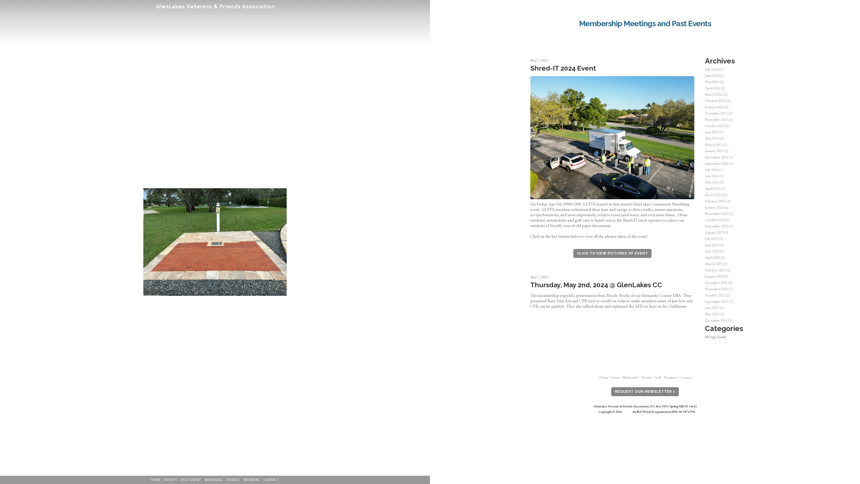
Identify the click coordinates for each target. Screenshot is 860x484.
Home (604, 377)
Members (671, 377)
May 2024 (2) (714, 182)
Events (615, 377)
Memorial (630, 377)
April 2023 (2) (715, 257)
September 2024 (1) (719, 163)
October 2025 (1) (717, 125)
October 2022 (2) (717, 295)
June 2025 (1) (714, 132)
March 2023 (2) (716, 263)
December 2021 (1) (718, 320)
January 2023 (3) (716, 276)
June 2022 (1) (714, 307)
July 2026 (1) (714, 69)
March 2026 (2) (716, 94)
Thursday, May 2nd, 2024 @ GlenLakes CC (596, 285)
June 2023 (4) (714, 245)
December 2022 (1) (718, 282)
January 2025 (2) (716, 151)
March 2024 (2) (716, 194)
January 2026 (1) (716, 107)
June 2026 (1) (714, 75)
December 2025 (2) (718, 113)
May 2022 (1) (714, 314)
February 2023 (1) (717, 270)
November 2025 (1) (719, 119)
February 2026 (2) (717, 100)
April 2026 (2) (715, 88)
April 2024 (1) (715, 188)
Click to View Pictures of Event (612, 253)
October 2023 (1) (717, 220)
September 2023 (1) (719, 226)
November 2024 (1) (719, 157)
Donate (648, 377)
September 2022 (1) (719, 301)
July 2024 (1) (714, 169)
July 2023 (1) (714, 238)
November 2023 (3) (719, 213)
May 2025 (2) (714, 138)
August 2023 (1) (716, 232)
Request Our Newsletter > (645, 391)
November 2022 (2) (719, 289)
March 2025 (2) (716, 144)
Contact (685, 377)
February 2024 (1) (717, 201)
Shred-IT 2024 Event (563, 68)
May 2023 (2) (714, 251)
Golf (657, 377)
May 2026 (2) (714, 82)
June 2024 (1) (714, 176)
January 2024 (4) (716, 207)
